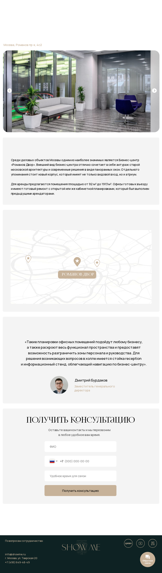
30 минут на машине (31, 272)
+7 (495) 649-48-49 (17, 562)
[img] (140, 543)
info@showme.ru (15, 554)
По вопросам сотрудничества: (24, 541)
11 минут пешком (113, 265)
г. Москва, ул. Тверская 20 (21, 558)
